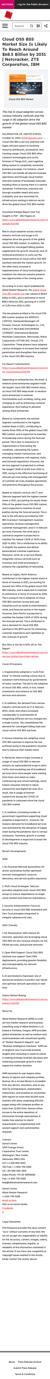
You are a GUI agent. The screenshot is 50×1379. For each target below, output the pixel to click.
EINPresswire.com (31, 138)
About (12, 1361)
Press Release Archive (29, 1361)
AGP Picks (7, 4)
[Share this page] (46, 26)
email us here (9, 1200)
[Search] (31, 26)
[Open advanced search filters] (38, 26)
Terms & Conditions (25, 1374)
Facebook (7, 1208)
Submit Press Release (25, 1368)
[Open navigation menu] (5, 26)
